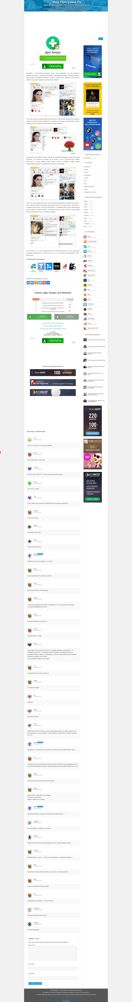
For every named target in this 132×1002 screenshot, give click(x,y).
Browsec (86, 204)
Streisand (86, 215)
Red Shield (86, 223)
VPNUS (85, 206)
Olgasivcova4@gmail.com (34, 445)
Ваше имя (31, 964)
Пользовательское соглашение (74, 996)
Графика (86, 169)
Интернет (86, 172)
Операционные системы (90, 192)
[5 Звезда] (55, 332)
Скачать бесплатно (55, 58)
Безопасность (87, 166)
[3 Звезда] (52, 332)
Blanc (85, 226)
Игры (85, 183)
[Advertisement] (66, 23)
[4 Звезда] (54, 332)
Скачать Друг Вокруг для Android (53, 323)
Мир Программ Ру (67, 2)
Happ (85, 218)
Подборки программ (89, 186)
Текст (85, 180)
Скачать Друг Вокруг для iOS (53, 326)
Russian (88, 158)
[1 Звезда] (50, 332)
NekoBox (86, 212)
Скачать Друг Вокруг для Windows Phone (53, 328)
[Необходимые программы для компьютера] (0, 452)
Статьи (85, 189)
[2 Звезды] (51, 332)
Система (86, 178)
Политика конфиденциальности (58, 996)
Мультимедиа (87, 175)
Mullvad (86, 201)
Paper (85, 221)
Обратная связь (66, 998)
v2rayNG (86, 209)
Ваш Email (31, 973)
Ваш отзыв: (31, 945)
